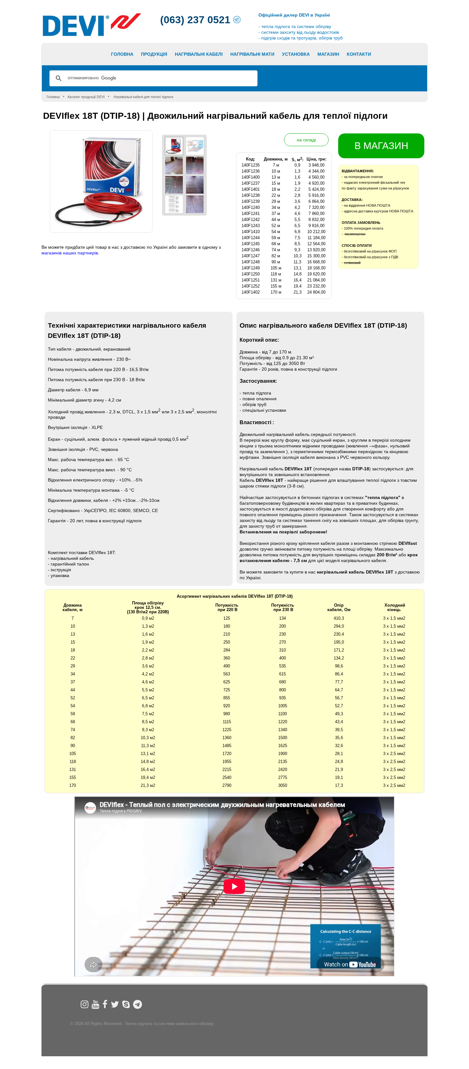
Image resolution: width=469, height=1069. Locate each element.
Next (168, 56)
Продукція (154, 54)
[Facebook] (104, 1004)
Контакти (359, 54)
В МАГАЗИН (381, 145)
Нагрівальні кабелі (199, 54)
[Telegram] (137, 1004)
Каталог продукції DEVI (86, 97)
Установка (296, 54)
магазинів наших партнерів (69, 252)
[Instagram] (84, 1004)
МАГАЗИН (328, 54)
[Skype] (126, 1004)
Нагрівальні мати (252, 54)
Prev (41, 56)
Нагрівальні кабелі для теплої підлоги (143, 97)
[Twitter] (115, 1004)
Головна (122, 54)
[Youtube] (95, 1004)
